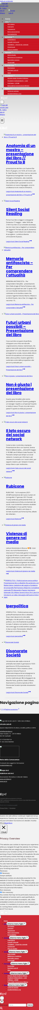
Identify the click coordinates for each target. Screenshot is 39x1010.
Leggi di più (17, 241)
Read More (8, 823)
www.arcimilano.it (5, 779)
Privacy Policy (4, 808)
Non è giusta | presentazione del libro (20, 388)
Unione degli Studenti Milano (18, 78)
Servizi (6, 952)
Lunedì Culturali (13, 42)
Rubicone (15, 486)
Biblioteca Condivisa (15, 57)
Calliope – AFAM (13, 83)
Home (7, 19)
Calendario (12, 39)
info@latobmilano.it (6, 731)
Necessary (6, 873)
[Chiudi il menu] (0, 916)
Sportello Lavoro (13, 60)
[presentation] (21, 136)
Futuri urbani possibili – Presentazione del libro (20, 328)
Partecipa (11, 68)
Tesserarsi (11, 29)
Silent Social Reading (17, 211)
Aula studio (12, 55)
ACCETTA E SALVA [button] (6, 909)
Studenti (7, 973)
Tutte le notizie (13, 91)
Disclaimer (13, 808)
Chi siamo (11, 24)
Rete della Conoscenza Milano (18, 86)
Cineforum (11, 47)
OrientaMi (11, 62)
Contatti (11, 27)
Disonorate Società (16, 653)
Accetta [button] (33, 821)
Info (5, 924)
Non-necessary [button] (5, 890)
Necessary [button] (3, 871)
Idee (9, 73)
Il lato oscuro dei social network (18, 435)
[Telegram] (6, 99)
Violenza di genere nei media (16, 537)
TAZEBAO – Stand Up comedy (18, 44)
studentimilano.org (14, 94)
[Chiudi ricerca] (2, 1001)
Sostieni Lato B (13, 70)
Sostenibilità (12, 34)
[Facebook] (1, 99)
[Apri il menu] (2, 120)
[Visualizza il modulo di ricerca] (2, 102)
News (6, 985)
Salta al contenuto (6, 1)
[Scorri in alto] (2, 913)
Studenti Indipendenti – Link (18, 81)
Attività (6, 938)
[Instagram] (3, 99)
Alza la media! (13, 49)
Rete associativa (14, 32)
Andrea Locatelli (12, 805)
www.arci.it (3, 781)
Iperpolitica (17, 606)
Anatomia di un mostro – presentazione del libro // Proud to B (20, 154)
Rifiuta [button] (2, 823)
